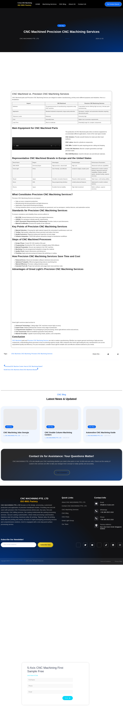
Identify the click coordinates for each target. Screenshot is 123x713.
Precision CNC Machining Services (38, 340)
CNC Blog (62, 4)
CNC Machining (26, 353)
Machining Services (50, 4)
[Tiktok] (106, 545)
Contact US (82, 4)
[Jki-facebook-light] (78, 545)
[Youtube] (92, 545)
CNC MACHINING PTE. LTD (12, 435)
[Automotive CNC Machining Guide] (103, 419)
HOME (37, 4)
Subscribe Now (45, 545)
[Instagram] (120, 545)
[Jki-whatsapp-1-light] (99, 545)
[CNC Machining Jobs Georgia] (20, 419)
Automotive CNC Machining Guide (100, 432)
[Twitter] (85, 545)
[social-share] (103, 354)
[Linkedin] (113, 545)
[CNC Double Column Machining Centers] (61, 419)
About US (72, 4)
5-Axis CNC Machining (25, 3)
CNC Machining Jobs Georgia (16, 432)
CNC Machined (16, 340)
